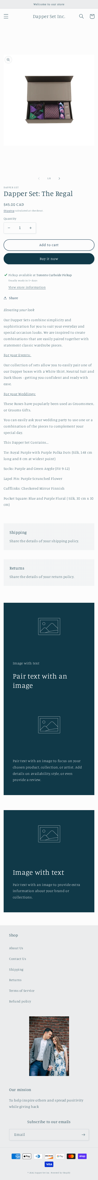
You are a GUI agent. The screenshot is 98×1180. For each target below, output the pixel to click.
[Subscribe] (83, 1134)
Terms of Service (22, 990)
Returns (15, 980)
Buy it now (49, 259)
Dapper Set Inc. (42, 1172)
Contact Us (17, 959)
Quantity (10, 218)
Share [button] (13, 298)
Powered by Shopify (60, 1172)
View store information (27, 287)
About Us (16, 948)
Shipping (9, 210)
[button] (6, 16)
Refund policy (20, 1001)
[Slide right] (59, 178)
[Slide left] (39, 178)
